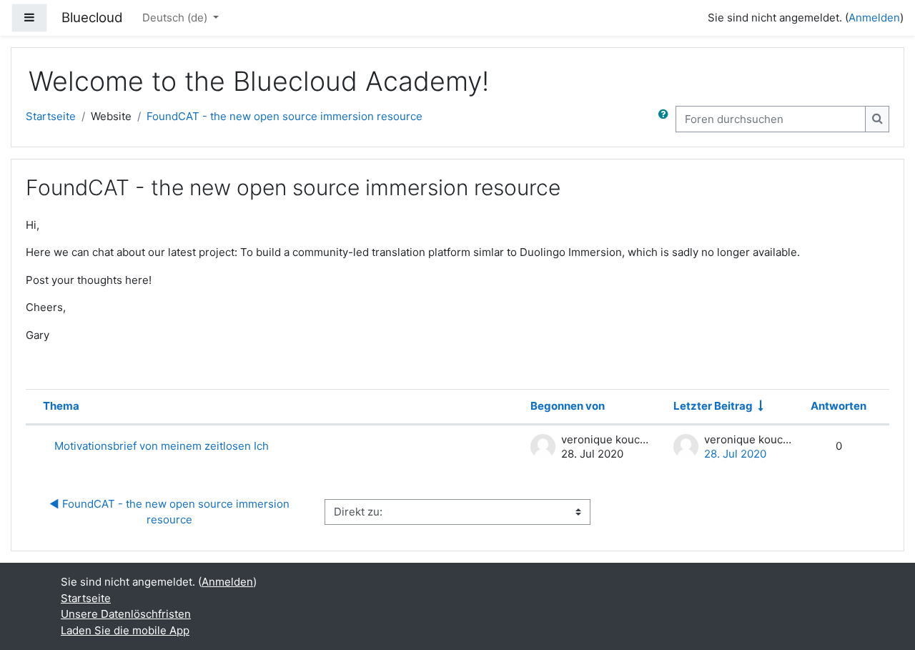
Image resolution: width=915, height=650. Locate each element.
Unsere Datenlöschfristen (126, 614)
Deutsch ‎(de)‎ (176, 17)
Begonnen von (567, 406)
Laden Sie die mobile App (125, 630)
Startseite (51, 116)
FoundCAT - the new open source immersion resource (284, 116)
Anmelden (874, 17)
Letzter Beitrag (713, 406)
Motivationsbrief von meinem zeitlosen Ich (161, 446)
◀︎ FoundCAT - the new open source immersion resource (170, 512)
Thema (61, 406)
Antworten (838, 406)
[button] (666, 119)
